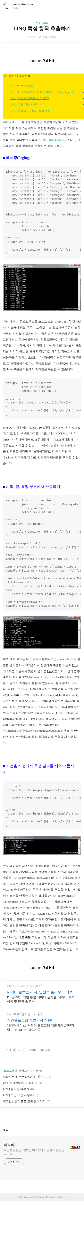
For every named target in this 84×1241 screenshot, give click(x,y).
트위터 (51, 1116)
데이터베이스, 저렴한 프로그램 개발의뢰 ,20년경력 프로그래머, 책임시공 (40, 1027)
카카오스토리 (42, 1116)
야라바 (9, 1145)
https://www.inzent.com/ (20, 986)
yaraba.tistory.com (23, 4)
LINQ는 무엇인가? (21, 85)
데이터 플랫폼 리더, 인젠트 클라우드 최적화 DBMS (41, 992)
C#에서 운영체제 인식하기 (20, 1082)
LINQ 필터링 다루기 (16, 1089)
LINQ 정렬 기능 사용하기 (26, 104)
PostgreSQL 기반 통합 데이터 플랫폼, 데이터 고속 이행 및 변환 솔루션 (40, 999)
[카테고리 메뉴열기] (77, 6)
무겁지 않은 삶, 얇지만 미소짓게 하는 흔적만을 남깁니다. (34, 1152)
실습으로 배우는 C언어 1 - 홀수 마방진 (25, 1076)
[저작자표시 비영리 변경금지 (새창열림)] (46, 1050)
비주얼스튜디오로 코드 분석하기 (24, 1101)
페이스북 (32, 1116)
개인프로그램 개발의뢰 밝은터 (31, 1020)
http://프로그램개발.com (21, 1014)
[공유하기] (14, 1050)
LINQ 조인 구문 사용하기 (19, 1095)
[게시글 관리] (19, 1050)
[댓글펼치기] (10, 1130)
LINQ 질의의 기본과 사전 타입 (29, 98)
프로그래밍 (42, 22)
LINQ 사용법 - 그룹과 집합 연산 (30, 110)
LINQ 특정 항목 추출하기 (42, 28)
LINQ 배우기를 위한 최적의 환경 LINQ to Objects (41, 92)
